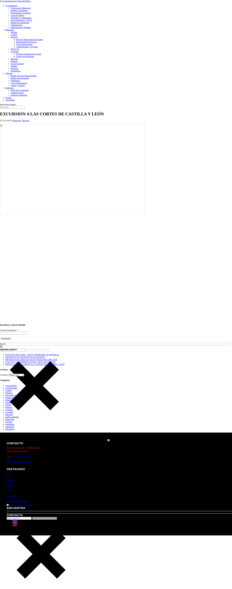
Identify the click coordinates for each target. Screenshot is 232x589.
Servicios (15, 68)
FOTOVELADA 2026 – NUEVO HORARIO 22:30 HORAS (32, 355)
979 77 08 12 (15, 456)
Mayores (14, 59)
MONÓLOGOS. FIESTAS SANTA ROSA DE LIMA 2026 (31, 359)
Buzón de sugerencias (20, 22)
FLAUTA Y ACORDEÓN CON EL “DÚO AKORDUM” (30, 362)
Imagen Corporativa (19, 10)
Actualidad (10, 100)
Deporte (14, 37)
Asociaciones (11, 385)
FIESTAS (15, 49)
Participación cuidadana (21, 27)
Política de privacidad (17, 501)
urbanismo (9, 424)
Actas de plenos (17, 15)
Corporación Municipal (20, 8)
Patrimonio (15, 81)
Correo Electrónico (9, 330)
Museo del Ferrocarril (20, 78)
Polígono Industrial (19, 95)
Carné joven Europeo (25, 56)
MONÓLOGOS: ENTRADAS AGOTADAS (25, 357)
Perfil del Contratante (20, 90)
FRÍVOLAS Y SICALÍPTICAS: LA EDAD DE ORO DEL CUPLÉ (35, 364)
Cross (9, 490)
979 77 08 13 (28, 456)
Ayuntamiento (11, 6)
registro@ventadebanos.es (19, 461)
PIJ (8, 474)
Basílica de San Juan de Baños (24, 76)
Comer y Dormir (18, 85)
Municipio (9, 30)
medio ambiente (12, 417)
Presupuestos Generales (21, 13)
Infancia (14, 61)
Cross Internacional (24, 44)
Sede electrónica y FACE (21, 20)
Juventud (14, 51)
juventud (9, 410)
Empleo (14, 66)
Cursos (8, 97)
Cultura (14, 35)
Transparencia (17, 25)
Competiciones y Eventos (27, 47)
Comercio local (17, 93)
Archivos (4, 375)
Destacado (16, 120)
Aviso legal (12, 495)
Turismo (8, 73)
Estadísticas (16, 71)
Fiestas (8, 405)
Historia (14, 32)
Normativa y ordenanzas (21, 18)
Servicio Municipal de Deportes (29, 39)
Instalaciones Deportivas (26, 42)
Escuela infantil (17, 64)
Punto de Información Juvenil (28, 54)
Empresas (9, 88)
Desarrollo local (12, 395)
